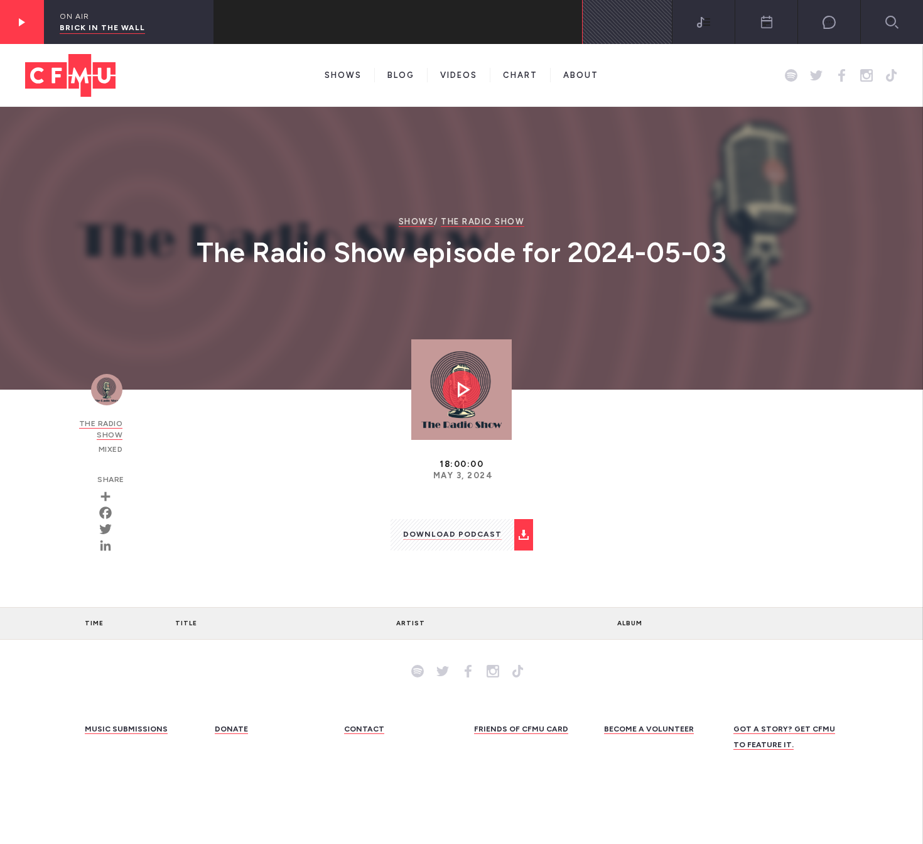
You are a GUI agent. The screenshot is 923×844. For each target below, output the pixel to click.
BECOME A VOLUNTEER (649, 729)
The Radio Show (482, 221)
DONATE (231, 729)
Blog (400, 75)
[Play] (22, 22)
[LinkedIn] (109, 545)
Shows (343, 75)
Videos (458, 75)
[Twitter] (109, 529)
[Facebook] (109, 513)
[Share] (109, 496)
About (580, 75)
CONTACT (364, 729)
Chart (520, 75)
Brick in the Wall (102, 27)
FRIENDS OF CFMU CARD (521, 729)
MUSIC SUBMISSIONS (126, 729)
